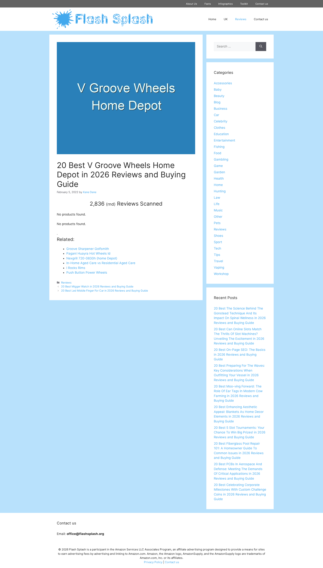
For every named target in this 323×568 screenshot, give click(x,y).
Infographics (225, 3)
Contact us (261, 3)
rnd (110, 204)
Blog (217, 102)
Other (218, 216)
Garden (219, 172)
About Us (191, 3)
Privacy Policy (153, 562)
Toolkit (244, 3)
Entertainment (224, 140)
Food (217, 153)
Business (220, 108)
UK (226, 19)
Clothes (219, 128)
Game (218, 166)
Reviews (240, 19)
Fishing (219, 147)
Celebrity (220, 121)
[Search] (261, 46)
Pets (217, 223)
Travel (218, 261)
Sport (218, 242)
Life (216, 204)
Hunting (220, 191)
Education (221, 134)
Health (219, 178)
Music (218, 210)
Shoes (218, 236)
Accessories (223, 83)
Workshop (221, 274)
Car (216, 115)
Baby (218, 89)
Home (212, 19)
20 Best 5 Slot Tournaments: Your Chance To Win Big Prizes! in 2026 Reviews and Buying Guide (239, 432)
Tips (217, 255)
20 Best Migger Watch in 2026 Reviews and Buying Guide (97, 286)
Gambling (221, 159)
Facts (207, 3)
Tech (217, 248)
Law (217, 197)
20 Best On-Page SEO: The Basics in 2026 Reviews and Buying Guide (239, 354)
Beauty (219, 96)
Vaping (219, 267)
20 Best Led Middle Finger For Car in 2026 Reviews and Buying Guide (104, 290)
